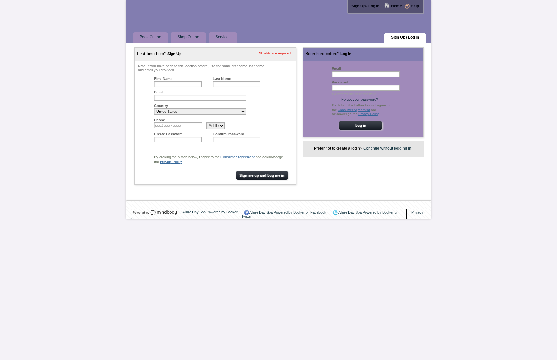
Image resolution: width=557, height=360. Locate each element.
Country (161, 106)
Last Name (222, 79)
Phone (159, 120)
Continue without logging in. (387, 148)
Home (396, 6)
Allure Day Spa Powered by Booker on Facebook (287, 212)
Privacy (417, 212)
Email (158, 92)
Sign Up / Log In (365, 6)
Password (340, 82)
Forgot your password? (359, 99)
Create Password (168, 134)
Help (415, 6)
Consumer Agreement (237, 157)
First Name (163, 79)
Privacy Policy (171, 162)
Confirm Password (228, 134)
